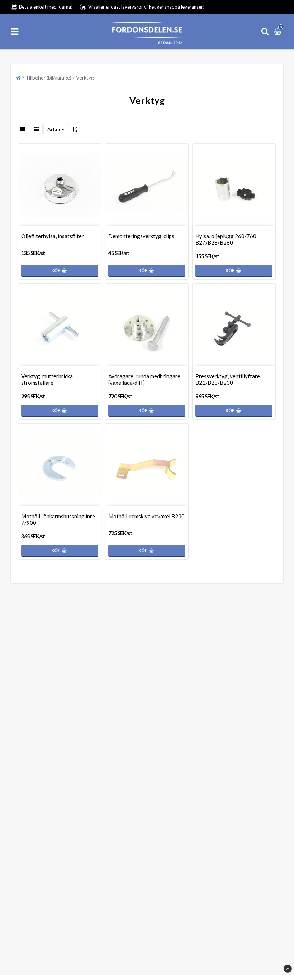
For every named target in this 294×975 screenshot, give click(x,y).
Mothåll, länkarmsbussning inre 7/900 (58, 519)
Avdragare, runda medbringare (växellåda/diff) (144, 379)
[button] (278, 31)
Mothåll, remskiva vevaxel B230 (146, 516)
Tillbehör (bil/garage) (48, 78)
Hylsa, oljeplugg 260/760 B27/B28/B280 (225, 239)
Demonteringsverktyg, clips (141, 236)
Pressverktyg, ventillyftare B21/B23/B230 (227, 379)
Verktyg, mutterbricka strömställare (47, 379)
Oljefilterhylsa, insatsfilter (52, 236)
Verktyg (85, 78)
